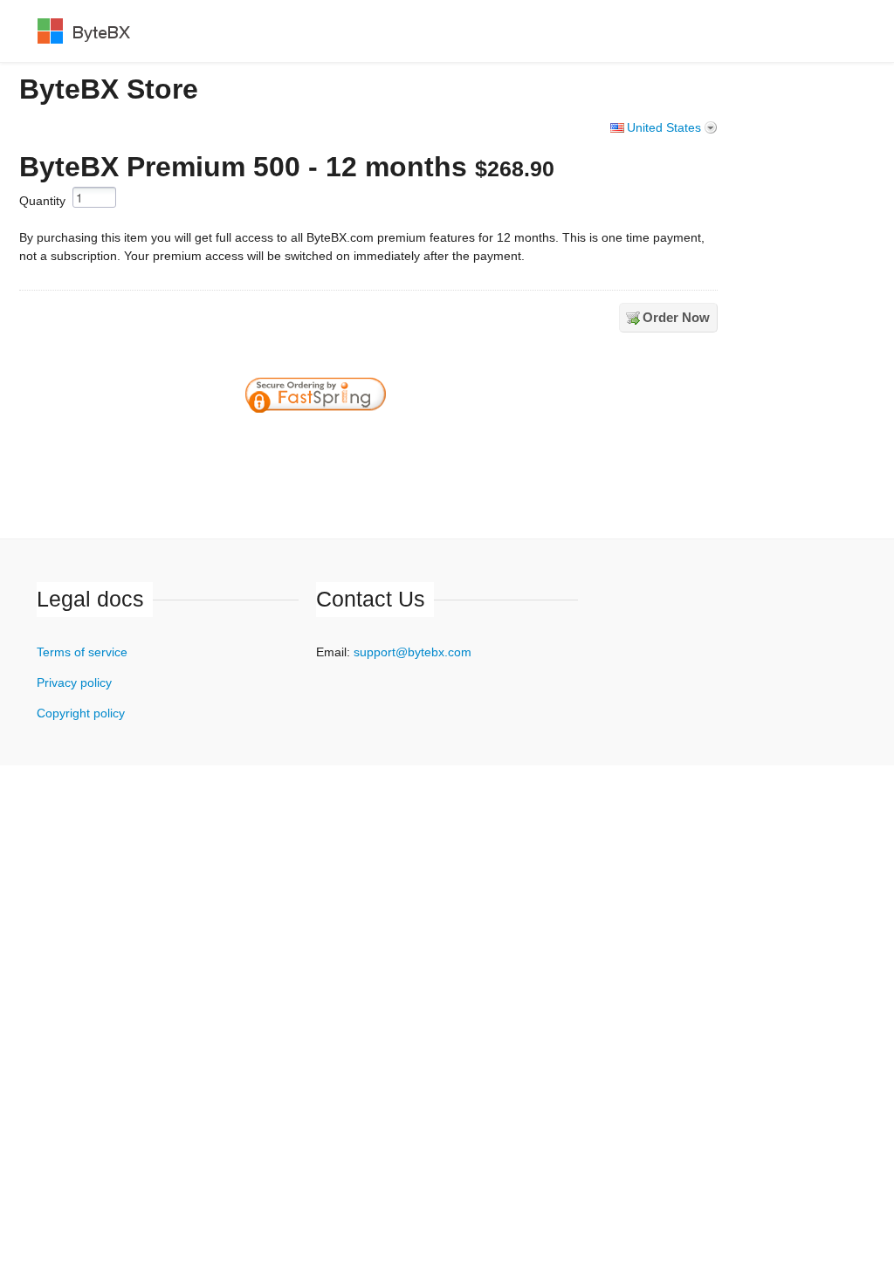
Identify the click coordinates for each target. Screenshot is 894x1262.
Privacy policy (74, 682)
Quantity (42, 201)
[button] (445, 442)
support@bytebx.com (412, 652)
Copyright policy (81, 713)
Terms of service (82, 652)
